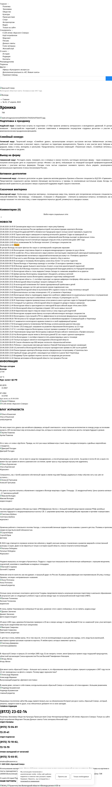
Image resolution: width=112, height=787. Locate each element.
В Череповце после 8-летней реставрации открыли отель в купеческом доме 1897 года (49, 240)
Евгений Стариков (7, 569)
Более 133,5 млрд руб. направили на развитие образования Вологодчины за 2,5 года (48, 327)
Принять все (62, 776)
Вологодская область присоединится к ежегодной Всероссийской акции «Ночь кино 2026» (50, 305)
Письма (6, 41)
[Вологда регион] (46, 786)
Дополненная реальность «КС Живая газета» (21, 72)
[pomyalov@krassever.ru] (0, 438)
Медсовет (6, 38)
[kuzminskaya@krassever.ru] (0, 696)
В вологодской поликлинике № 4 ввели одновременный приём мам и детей (44, 284)
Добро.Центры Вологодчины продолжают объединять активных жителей (43, 274)
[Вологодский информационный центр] (3, 786)
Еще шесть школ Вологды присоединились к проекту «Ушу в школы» (42, 258)
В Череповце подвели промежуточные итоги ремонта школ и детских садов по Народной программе (55, 300)
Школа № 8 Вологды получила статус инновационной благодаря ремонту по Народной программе (54, 269)
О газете (3, 778)
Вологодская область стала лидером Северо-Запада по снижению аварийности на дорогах (51, 271)
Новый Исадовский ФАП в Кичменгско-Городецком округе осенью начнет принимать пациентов (53, 232)
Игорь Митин (5, 661)
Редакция (6, 56)
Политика (6, 6)
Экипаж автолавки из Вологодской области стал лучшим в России (40, 358)
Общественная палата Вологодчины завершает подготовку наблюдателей (44, 277)
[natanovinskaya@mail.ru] (0, 556)
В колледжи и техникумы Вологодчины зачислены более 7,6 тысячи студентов (46, 261)
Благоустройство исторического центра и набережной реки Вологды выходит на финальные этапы (54, 237)
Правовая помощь (10, 75)
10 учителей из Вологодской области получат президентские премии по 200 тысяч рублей (50, 348)
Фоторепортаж (9, 22)
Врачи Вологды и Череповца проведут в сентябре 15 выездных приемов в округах (47, 263)
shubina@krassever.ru (8, 761)
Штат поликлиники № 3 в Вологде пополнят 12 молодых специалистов (42, 242)
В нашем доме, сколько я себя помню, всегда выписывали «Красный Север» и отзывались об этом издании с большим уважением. (53, 685)
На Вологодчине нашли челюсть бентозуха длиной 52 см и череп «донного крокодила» (49, 334)
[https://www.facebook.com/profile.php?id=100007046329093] (4, 422)
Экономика (7, 9)
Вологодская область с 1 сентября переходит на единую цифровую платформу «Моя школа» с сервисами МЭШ (59, 279)
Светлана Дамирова (8, 646)
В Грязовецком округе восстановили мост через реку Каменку (39, 227)
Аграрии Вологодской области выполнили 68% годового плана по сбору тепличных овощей (51, 290)
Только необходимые (81, 776)
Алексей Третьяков (7, 483)
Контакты (6, 59)
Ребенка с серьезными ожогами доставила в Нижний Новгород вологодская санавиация (50, 345)
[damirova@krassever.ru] (0, 648)
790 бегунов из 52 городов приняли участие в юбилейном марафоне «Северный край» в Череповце (55, 319)
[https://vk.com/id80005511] (2, 696)
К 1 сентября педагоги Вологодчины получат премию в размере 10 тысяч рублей (47, 329)
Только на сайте (9, 27)
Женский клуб (8, 49)
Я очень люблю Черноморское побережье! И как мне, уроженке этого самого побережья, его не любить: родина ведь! (47, 609)
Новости (6, 221)
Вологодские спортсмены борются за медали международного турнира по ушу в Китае (49, 250)
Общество (7, 12)
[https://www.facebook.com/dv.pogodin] (4, 454)
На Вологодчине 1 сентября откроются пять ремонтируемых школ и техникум (45, 337)
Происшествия (9, 17)
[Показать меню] (0, 1)
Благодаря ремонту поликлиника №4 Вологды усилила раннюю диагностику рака (47, 324)
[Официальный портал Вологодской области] (23, 786)
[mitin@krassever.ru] (0, 664)
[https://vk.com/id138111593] (2, 422)
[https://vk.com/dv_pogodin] (2, 454)
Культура (6, 14)
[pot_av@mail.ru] (0, 588)
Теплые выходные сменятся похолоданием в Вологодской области (41, 340)
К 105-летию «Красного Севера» (16, 33)
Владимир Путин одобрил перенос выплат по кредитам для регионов (42, 355)
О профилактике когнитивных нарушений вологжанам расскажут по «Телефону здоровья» (51, 255)
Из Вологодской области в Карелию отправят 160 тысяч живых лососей (43, 308)
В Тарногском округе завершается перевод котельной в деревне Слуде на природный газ (50, 234)
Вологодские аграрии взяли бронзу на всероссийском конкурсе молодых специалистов (49, 313)
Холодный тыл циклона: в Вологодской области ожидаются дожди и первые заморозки (49, 303)
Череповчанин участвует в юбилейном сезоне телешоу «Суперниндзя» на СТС (46, 298)
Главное (6, 99)
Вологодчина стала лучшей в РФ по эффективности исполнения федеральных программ (50, 316)
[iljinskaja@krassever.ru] (0, 422)
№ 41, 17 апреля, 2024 (12, 102)
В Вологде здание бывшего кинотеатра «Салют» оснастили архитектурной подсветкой (49, 266)
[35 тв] (57, 786)
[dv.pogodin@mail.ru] (0, 454)
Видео (5, 25)
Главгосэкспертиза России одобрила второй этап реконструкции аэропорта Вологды (48, 229)
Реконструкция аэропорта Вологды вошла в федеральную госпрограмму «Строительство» (51, 350)
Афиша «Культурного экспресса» (16, 70)
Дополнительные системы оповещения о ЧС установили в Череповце (42, 292)
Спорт (5, 20)
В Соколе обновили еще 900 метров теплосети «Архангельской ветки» (42, 342)
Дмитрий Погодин (7, 451)
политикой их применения (29, 781)
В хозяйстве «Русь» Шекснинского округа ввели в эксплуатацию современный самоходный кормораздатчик (58, 253)
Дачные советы (9, 43)
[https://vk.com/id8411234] (2, 556)
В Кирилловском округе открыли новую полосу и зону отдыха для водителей (45, 311)
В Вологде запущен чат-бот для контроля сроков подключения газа (41, 287)
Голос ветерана (9, 46)
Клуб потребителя (10, 35)
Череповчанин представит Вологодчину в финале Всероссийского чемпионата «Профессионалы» (54, 332)
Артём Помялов (6, 435)
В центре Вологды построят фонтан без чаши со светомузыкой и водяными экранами (35, 248)
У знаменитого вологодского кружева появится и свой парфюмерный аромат (45, 321)
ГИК (100, 774)
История (6, 54)
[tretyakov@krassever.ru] (0, 485)
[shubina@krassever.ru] (0, 522)
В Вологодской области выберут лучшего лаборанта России (38, 282)
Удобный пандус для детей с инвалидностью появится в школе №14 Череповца (46, 353)
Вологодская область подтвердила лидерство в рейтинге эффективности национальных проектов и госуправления (61, 295)
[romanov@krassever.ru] (0, 504)
